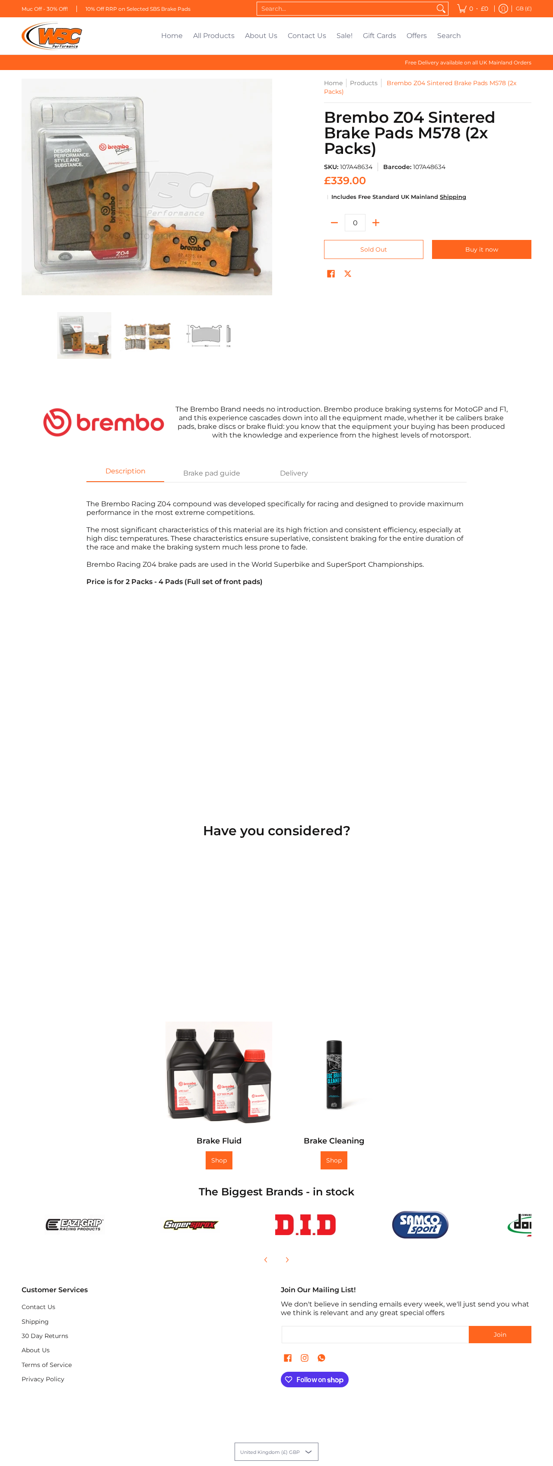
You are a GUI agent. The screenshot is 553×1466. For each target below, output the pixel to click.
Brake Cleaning (334, 1141)
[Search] (441, 8)
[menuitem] (473, 8)
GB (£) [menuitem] (524, 8)
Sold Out (373, 249)
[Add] (375, 223)
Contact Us (38, 1307)
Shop (219, 1160)
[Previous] (266, 1259)
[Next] (286, 1259)
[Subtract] (334, 223)
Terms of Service (47, 1365)
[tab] (125, 474)
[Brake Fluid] (218, 1075)
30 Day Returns (45, 1336)
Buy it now (481, 249)
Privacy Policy (43, 1379)
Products (364, 83)
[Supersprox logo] (190, 1225)
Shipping (453, 197)
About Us (36, 1350)
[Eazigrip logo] (75, 1224)
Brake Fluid (219, 1141)
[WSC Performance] (52, 35)
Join (500, 1334)
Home (333, 83)
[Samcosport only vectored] (420, 1224)
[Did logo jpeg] (305, 1225)
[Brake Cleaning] (334, 1075)
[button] (331, 274)
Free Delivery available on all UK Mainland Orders (468, 62)
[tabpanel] (276, 538)
